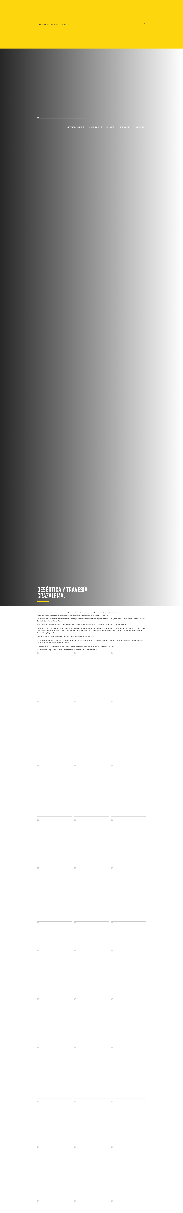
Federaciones (125, 127)
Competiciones (94, 127)
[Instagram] (144, 24)
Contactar (140, 127)
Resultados (110, 127)
